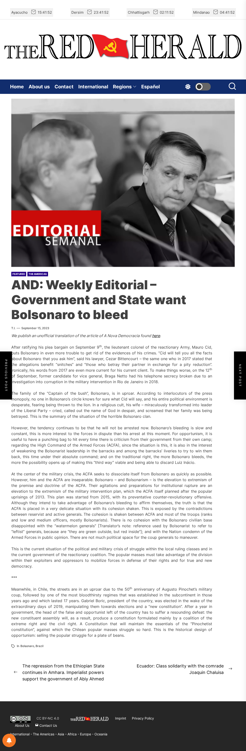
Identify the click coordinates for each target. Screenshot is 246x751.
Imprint (120, 718)
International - (21, 734)
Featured (18, 274)
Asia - (63, 734)
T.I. (13, 328)
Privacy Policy (143, 718)
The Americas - (45, 734)
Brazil (39, 646)
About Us (22, 725)
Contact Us (47, 725)
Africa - (74, 734)
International (93, 87)
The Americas (38, 274)
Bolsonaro (27, 646)
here (156, 335)
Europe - (87, 734)
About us (39, 87)
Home (17, 87)
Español (150, 87)
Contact (64, 87)
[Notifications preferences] (9, 740)
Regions (122, 87)
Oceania (100, 734)
